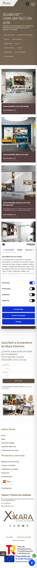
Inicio (3, 435)
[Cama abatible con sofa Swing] (18, 86)
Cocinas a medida (8, 465)
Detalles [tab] (19, 250)
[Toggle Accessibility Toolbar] (32, 563)
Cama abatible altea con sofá (15, 154)
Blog (3, 439)
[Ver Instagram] (10, 525)
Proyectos (5, 473)
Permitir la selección (18, 315)
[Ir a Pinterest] (18, 525)
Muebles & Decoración (10, 462)
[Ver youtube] (23, 525)
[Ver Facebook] (27, 525)
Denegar (18, 322)
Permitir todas (18, 309)
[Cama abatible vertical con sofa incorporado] (18, 182)
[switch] (32, 288)
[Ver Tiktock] (14, 525)
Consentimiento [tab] (9, 250)
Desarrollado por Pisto (18, 567)
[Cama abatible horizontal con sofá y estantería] (18, 239)
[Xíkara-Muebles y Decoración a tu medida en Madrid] (7, 3)
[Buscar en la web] (27, 4)
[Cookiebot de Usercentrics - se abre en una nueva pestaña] (26, 244)
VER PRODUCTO (9, 110)
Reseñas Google (7, 443)
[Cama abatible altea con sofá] (18, 134)
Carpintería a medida (9, 469)
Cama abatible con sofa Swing (16, 106)
